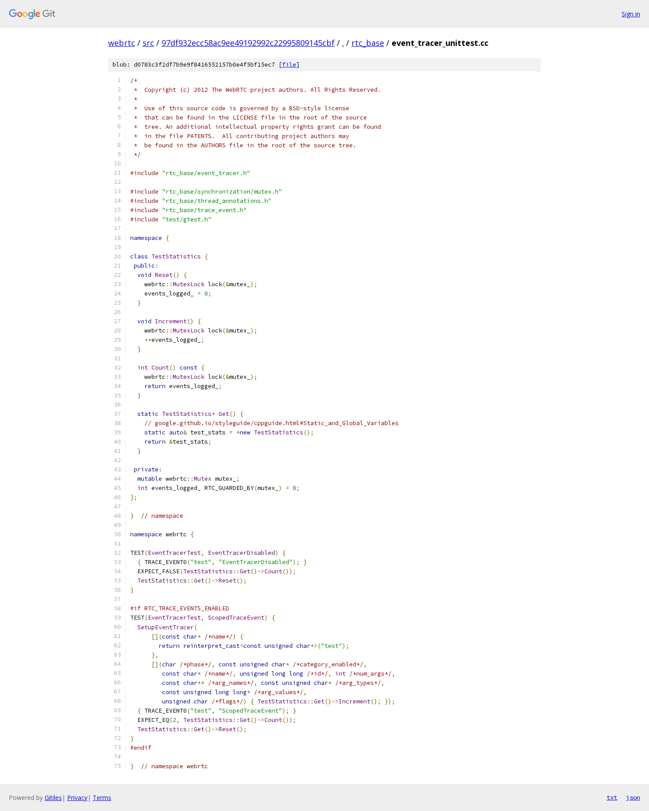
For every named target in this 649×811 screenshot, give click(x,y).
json (633, 797)
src (148, 42)
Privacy (77, 797)
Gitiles (53, 797)
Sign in (631, 14)
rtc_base (367, 42)
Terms (102, 797)
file (289, 64)
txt (612, 797)
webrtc (121, 42)
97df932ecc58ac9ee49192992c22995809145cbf (248, 42)
